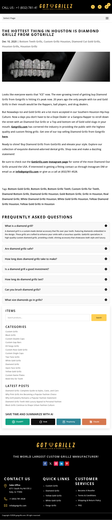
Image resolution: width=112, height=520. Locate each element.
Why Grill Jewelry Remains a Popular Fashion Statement (30, 398)
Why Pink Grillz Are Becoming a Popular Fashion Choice (30, 394)
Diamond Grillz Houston (44, 194)
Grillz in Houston (92, 194)
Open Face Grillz (12, 368)
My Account (100, 7)
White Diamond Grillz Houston (38, 199)
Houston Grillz (28, 46)
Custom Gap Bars (13, 342)
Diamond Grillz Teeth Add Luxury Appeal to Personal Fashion (33, 401)
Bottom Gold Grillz (19, 188)
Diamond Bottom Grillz (15, 194)
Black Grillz (10, 335)
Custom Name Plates (15, 375)
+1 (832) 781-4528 (29, 7)
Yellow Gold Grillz (13, 371)
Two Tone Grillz (12, 357)
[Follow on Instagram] (56, 463)
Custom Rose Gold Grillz (16, 349)
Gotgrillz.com (19, 126)
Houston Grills (10, 46)
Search (99, 317)
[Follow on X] (50, 463)
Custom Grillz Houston (57, 41)
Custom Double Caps (15, 338)
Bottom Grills (39, 188)
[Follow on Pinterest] (67, 463)
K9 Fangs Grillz (12, 346)
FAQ (80, 505)
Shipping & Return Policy (89, 500)
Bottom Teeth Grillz (30, 41)
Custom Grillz (11, 331)
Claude (96, 422)
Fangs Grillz (51, 505)
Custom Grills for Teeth (85, 188)
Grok (45, 422)
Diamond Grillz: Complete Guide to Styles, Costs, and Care (32, 390)
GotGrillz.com (39, 161)
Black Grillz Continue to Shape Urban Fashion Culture (29, 405)
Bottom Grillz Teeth (59, 188)
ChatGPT (19, 422)
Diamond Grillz (12, 364)
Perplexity (70, 422)
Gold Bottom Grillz (70, 194)
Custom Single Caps (14, 353)
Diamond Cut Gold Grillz (86, 41)
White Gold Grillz (13, 360)
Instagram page (58, 161)
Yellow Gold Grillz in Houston (37, 204)
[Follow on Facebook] (45, 463)
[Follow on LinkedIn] (61, 463)
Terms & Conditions (87, 495)
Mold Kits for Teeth (14, 378)
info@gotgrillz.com (27, 171)
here (5, 136)
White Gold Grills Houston (73, 199)
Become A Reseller (86, 490)
